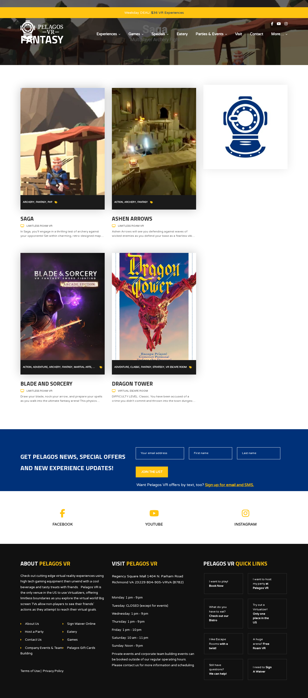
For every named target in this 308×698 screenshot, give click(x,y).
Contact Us (33, 640)
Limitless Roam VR (39, 225)
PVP (50, 202)
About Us (32, 624)
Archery (28, 202)
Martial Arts (82, 367)
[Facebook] (274, 24)
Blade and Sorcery (46, 383)
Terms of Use (30, 671)
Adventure (40, 367)
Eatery (182, 34)
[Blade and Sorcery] (62, 306)
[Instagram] (286, 24)
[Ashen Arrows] (154, 141)
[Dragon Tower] (154, 306)
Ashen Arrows (132, 218)
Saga (27, 218)
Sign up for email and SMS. (229, 484)
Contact (256, 34)
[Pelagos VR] (41, 31)
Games (134, 34)
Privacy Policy (53, 671)
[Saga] (62, 141)
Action (118, 202)
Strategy (158, 367)
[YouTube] (280, 24)
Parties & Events (210, 34)
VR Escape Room (176, 367)
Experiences (106, 34)
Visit (238, 34)
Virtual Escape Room (133, 390)
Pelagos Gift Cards (81, 648)
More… (277, 34)
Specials (158, 34)
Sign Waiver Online (81, 624)
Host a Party (34, 632)
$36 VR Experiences (167, 13)
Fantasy (41, 202)
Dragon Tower (132, 383)
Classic (135, 367)
